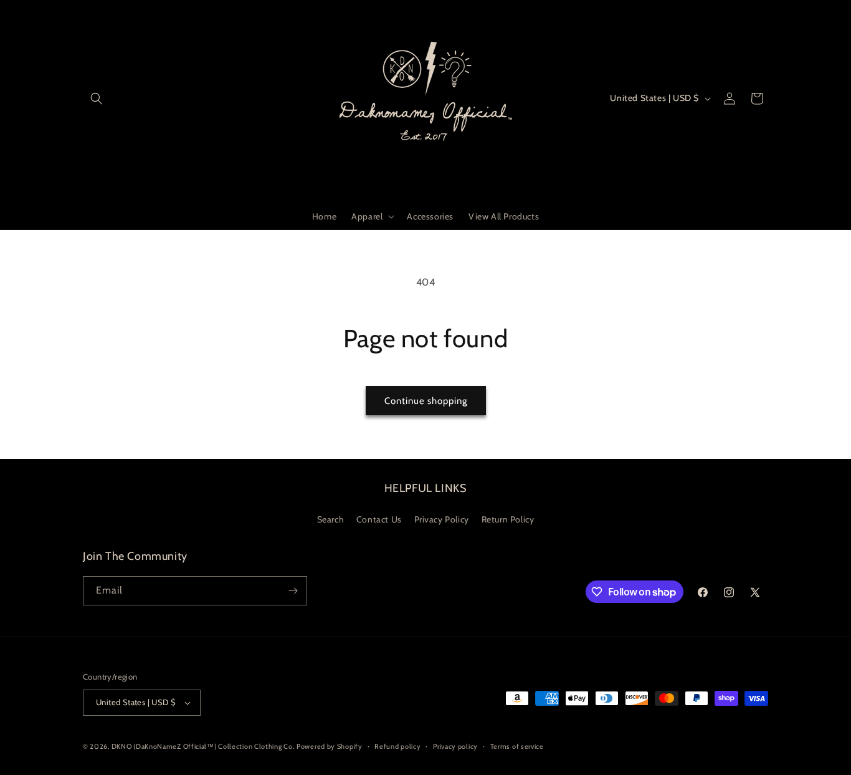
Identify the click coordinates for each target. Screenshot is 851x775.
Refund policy (397, 746)
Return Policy (508, 519)
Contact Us (379, 519)
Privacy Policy (441, 519)
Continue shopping (425, 401)
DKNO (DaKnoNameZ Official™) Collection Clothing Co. (203, 746)
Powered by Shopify (330, 746)
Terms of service (517, 746)
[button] (96, 98)
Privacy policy (455, 746)
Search (331, 519)
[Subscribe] (293, 590)
